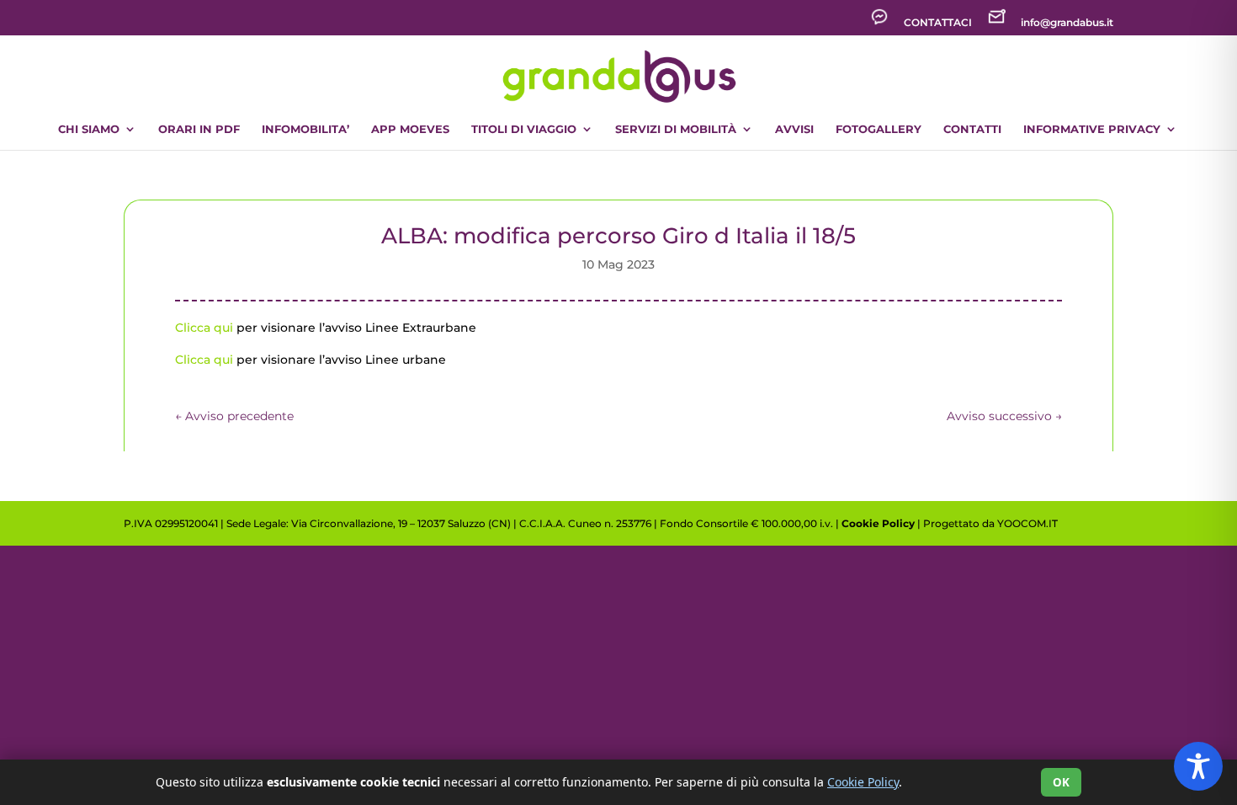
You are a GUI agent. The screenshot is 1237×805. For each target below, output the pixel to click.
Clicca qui (204, 327)
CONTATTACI (938, 23)
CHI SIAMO (88, 129)
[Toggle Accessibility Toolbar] (1198, 766)
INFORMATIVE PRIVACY (1091, 129)
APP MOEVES (410, 129)
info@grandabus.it (1067, 23)
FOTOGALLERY (878, 129)
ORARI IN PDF (199, 129)
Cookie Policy (878, 523)
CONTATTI (972, 129)
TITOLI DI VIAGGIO (523, 129)
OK (1061, 782)
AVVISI (794, 129)
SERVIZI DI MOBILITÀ (675, 129)
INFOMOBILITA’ (305, 129)
